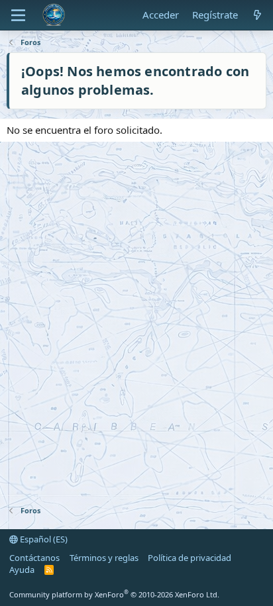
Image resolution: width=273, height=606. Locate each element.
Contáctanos (34, 558)
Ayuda (21, 570)
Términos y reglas (104, 558)
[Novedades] (257, 15)
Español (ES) (43, 539)
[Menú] (18, 15)
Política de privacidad (189, 558)
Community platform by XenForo (114, 594)
